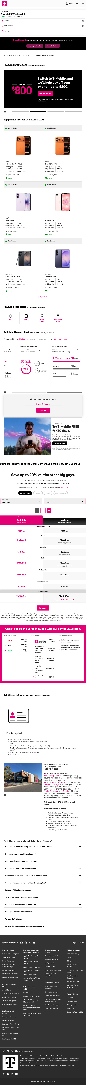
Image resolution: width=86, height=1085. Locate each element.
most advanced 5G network (56, 782)
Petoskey (28, 55)
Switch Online (52, 46)
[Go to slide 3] (48, 112)
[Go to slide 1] (13, 112)
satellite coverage (51, 784)
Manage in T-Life (35, 46)
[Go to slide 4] (66, 112)
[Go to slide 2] (30, 112)
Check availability (45, 94)
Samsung (54, 791)
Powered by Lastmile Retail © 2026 (43, 1081)
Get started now (60, 443)
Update (43, 410)
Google (66, 791)
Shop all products (43, 297)
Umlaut (22, 339)
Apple (46, 791)
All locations (8, 55)
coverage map (60, 339)
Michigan (18, 55)
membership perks (52, 775)
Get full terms (60, 102)
